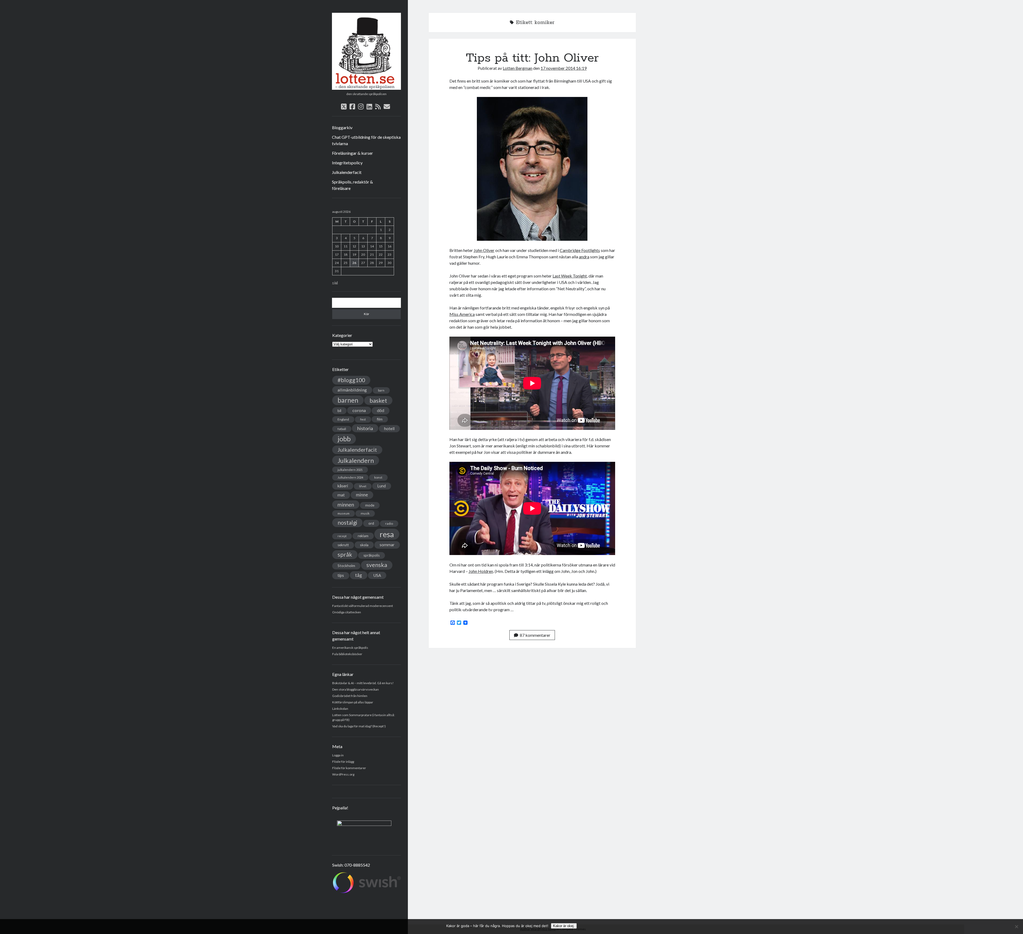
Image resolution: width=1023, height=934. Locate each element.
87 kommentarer (535, 635)
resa (387, 534)
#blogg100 (351, 380)
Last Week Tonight (570, 275)
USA (377, 575)
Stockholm (346, 566)
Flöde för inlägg (343, 762)
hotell (389, 428)
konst (378, 477)
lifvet (362, 486)
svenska (376, 564)
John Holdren (481, 571)
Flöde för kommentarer (349, 768)
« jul (335, 282)
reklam (363, 536)
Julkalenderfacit (347, 172)
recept (342, 536)
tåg (358, 575)
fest (363, 419)
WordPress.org (343, 774)
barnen (348, 400)
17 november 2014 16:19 (564, 68)
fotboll (342, 429)
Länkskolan (340, 709)
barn (381, 390)
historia (365, 428)
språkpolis (371, 555)
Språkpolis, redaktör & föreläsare (352, 185)
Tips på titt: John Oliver (532, 58)
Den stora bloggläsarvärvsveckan (355, 689)
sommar (387, 544)
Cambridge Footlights (580, 250)
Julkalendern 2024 (350, 477)
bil (339, 410)
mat (341, 494)
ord (371, 523)
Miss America (462, 314)
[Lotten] (366, 88)
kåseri (343, 485)
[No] (1016, 926)
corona (359, 410)
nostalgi (347, 522)
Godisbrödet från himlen (349, 696)
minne (362, 494)
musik (365, 513)
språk (345, 554)
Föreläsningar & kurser (352, 153)
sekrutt (343, 545)
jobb (344, 439)
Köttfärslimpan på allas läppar (352, 702)
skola (364, 545)
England (343, 419)
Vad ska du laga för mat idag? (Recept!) (359, 726)
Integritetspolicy (347, 162)
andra (584, 256)
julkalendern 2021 (350, 469)
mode (369, 505)
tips (341, 575)
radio (389, 523)
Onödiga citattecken (346, 612)
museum (344, 513)
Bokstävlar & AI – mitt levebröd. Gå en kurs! (363, 683)
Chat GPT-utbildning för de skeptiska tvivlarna (366, 140)
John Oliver (484, 250)
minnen (346, 504)
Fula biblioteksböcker (347, 654)
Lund (381, 486)
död (380, 410)
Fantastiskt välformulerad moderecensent (362, 606)
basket (378, 400)
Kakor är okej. (564, 926)
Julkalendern (356, 460)
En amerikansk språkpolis (350, 648)
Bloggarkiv (342, 127)
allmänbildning (352, 389)
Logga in (338, 755)
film (380, 419)
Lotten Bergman (517, 68)
